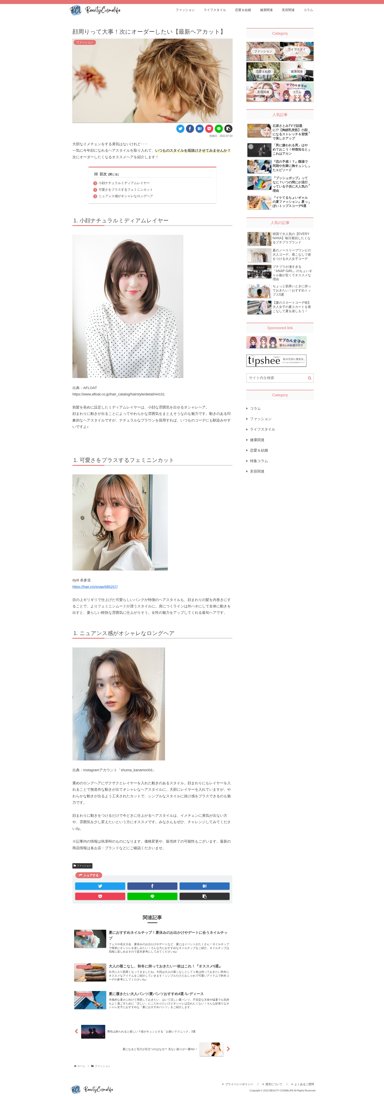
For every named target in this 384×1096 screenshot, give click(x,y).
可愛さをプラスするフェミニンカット (126, 189)
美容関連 (257, 471)
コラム (255, 408)
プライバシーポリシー (239, 1084)
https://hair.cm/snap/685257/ (95, 587)
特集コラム (259, 461)
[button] (309, 378)
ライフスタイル (262, 429)
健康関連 (257, 440)
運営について (273, 1084)
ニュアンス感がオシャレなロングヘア (126, 196)
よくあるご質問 (304, 1084)
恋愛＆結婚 (259, 450)
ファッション (84, 865)
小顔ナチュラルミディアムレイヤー (124, 183)
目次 (103, 174)
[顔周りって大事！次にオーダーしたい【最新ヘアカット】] (200, 129)
